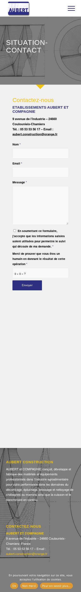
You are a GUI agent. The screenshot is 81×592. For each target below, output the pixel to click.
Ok (14, 585)
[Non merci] (76, 581)
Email (17, 163)
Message (19, 182)
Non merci (29, 585)
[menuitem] (69, 8)
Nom (16, 144)
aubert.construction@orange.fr (35, 134)
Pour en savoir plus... (56, 585)
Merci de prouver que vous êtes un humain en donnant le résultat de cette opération (38, 258)
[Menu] (69, 8)
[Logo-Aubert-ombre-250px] (33, 8)
